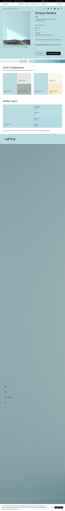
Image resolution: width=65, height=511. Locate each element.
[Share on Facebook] (48, 8)
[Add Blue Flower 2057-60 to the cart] (56, 119)
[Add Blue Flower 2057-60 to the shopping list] (59, 119)
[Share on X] (61, 8)
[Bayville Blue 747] (57, 61)
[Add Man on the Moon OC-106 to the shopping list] (59, 86)
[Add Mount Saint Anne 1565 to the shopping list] (28, 86)
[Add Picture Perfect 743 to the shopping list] (14, 75)
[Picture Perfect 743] (32, 61)
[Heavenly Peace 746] (51, 61)
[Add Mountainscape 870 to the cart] (25, 75)
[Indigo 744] (39, 61)
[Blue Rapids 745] (45, 61)
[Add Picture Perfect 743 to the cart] (10, 75)
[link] (59, 1)
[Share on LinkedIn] (54, 8)
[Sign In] (56, 1)
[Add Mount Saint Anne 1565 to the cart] (25, 86)
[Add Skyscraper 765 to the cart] (56, 113)
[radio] (6, 386)
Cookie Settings (14, 509)
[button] (19, 1)
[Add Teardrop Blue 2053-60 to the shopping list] (59, 107)
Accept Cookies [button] (58, 507)
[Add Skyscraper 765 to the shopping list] (59, 113)
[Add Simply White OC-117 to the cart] (56, 75)
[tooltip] (38, 28)
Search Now (47, 130)
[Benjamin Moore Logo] (7, 4)
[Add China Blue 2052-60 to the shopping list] (59, 125)
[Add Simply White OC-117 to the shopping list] (59, 75)
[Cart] (61, 1)
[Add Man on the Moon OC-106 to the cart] (56, 86)
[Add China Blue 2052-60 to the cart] (56, 125)
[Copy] (44, 8)
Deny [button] (52, 507)
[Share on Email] (51, 8)
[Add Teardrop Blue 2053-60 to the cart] (56, 107)
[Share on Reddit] (58, 8)
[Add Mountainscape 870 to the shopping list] (28, 75)
